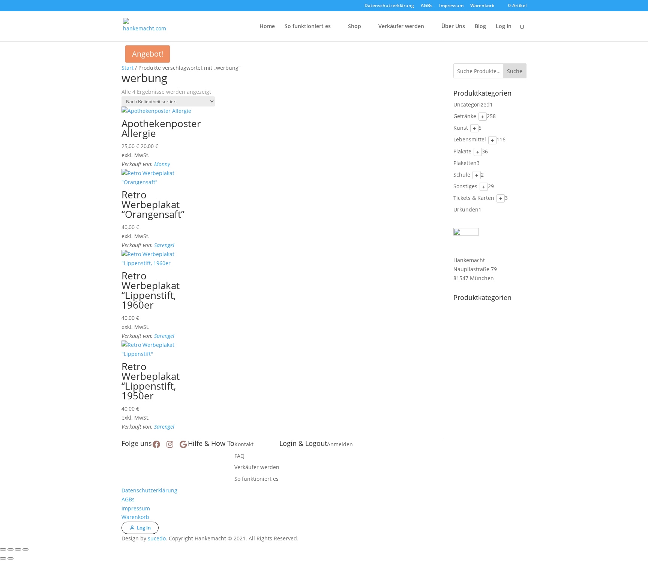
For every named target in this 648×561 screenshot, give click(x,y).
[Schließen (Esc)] (25, 549)
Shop (354, 27)
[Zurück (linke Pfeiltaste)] (3, 558)
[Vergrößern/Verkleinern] (3, 549)
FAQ (239, 455)
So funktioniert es (308, 27)
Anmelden (340, 444)
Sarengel (164, 245)
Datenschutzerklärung (389, 6)
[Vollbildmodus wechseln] (11, 549)
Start (128, 67)
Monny (162, 164)
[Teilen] (18, 549)
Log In (504, 27)
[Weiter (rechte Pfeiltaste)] (11, 558)
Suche (514, 71)
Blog (480, 27)
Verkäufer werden (401, 27)
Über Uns (453, 27)
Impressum (451, 6)
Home (267, 27)
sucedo (157, 538)
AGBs (426, 6)
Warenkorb (482, 6)
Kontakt (244, 444)
